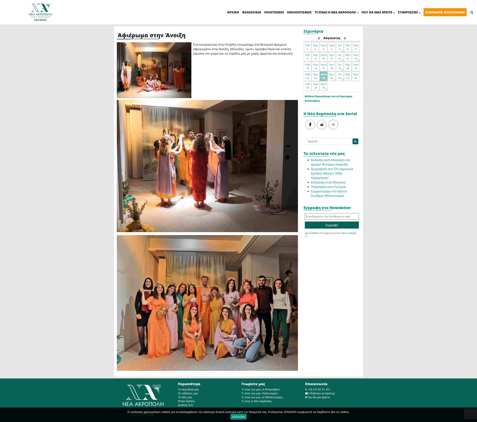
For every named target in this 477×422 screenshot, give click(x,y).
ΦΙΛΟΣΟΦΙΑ (251, 12)
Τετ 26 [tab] (340, 76)
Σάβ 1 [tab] (307, 47)
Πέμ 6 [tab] (347, 47)
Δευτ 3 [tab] (324, 47)
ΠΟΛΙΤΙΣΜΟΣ (274, 12)
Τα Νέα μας (185, 397)
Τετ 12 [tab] (340, 56)
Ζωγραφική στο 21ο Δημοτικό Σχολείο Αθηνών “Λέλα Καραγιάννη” (332, 173)
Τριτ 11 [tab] (331, 56)
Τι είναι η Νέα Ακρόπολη (256, 401)
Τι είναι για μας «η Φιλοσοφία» (260, 389)
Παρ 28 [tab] (355, 76)
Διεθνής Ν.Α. (186, 405)
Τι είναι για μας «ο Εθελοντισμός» (262, 397)
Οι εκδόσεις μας (188, 393)
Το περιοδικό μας (188, 389)
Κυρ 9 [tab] (315, 56)
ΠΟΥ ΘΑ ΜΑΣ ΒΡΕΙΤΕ (376, 12)
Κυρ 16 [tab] (315, 66)
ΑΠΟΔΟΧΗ (238, 416)
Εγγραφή (332, 225)
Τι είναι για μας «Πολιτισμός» (259, 393)
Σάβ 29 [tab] (307, 85)
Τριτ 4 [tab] (331, 47)
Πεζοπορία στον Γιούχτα (328, 187)
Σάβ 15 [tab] (307, 66)
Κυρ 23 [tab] (315, 76)
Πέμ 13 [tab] (347, 56)
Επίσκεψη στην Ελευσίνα (328, 182)
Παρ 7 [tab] (355, 47)
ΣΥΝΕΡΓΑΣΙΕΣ (408, 12)
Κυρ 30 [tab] (315, 85)
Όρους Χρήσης (349, 233)
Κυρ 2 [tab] (315, 47)
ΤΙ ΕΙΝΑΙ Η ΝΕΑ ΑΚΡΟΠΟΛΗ (335, 12)
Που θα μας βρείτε (318, 397)
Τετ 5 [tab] (340, 47)
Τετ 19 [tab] (340, 66)
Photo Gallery (186, 401)
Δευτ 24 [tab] (324, 76)
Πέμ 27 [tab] (347, 76)
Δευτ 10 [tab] (324, 56)
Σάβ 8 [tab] (307, 56)
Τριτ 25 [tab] (331, 76)
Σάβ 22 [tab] (307, 76)
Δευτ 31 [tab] (324, 85)
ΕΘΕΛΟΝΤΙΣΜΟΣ (299, 12)
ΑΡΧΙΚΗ (233, 12)
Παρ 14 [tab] (355, 56)
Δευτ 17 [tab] (324, 66)
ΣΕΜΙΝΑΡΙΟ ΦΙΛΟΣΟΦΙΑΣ (445, 12)
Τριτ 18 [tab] (331, 66)
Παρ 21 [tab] (355, 66)
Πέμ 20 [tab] (347, 66)
